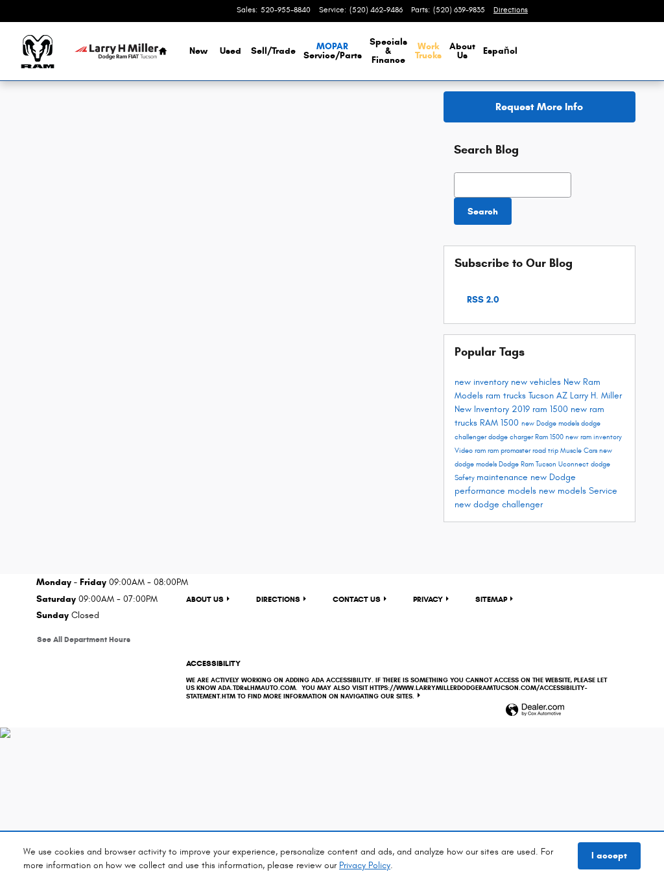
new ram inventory (593, 437)
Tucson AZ (549, 395)
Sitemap (491, 599)
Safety (466, 478)
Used (230, 50)
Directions (278, 599)
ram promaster (510, 451)
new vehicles (537, 381)
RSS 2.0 (481, 299)
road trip (546, 451)
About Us (462, 51)
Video (465, 451)
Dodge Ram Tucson (528, 464)
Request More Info (539, 106)
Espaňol (500, 50)
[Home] (37, 51)
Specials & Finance (388, 50)
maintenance (503, 477)
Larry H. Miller (596, 395)
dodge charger (511, 437)
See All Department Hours (83, 639)
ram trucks (507, 395)
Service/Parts (332, 51)
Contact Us (357, 599)
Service (603, 490)
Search (483, 211)
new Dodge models (551, 424)
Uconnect (574, 464)
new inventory (483, 381)
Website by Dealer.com (535, 710)
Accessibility (396, 679)
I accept (609, 855)
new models (564, 490)
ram (481, 451)
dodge (600, 464)
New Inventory (483, 409)
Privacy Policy (364, 865)
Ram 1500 (550, 437)
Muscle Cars (579, 451)
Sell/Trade (273, 50)
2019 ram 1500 (541, 409)
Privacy (428, 599)
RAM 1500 (500, 422)
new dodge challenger (499, 504)
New (198, 50)
